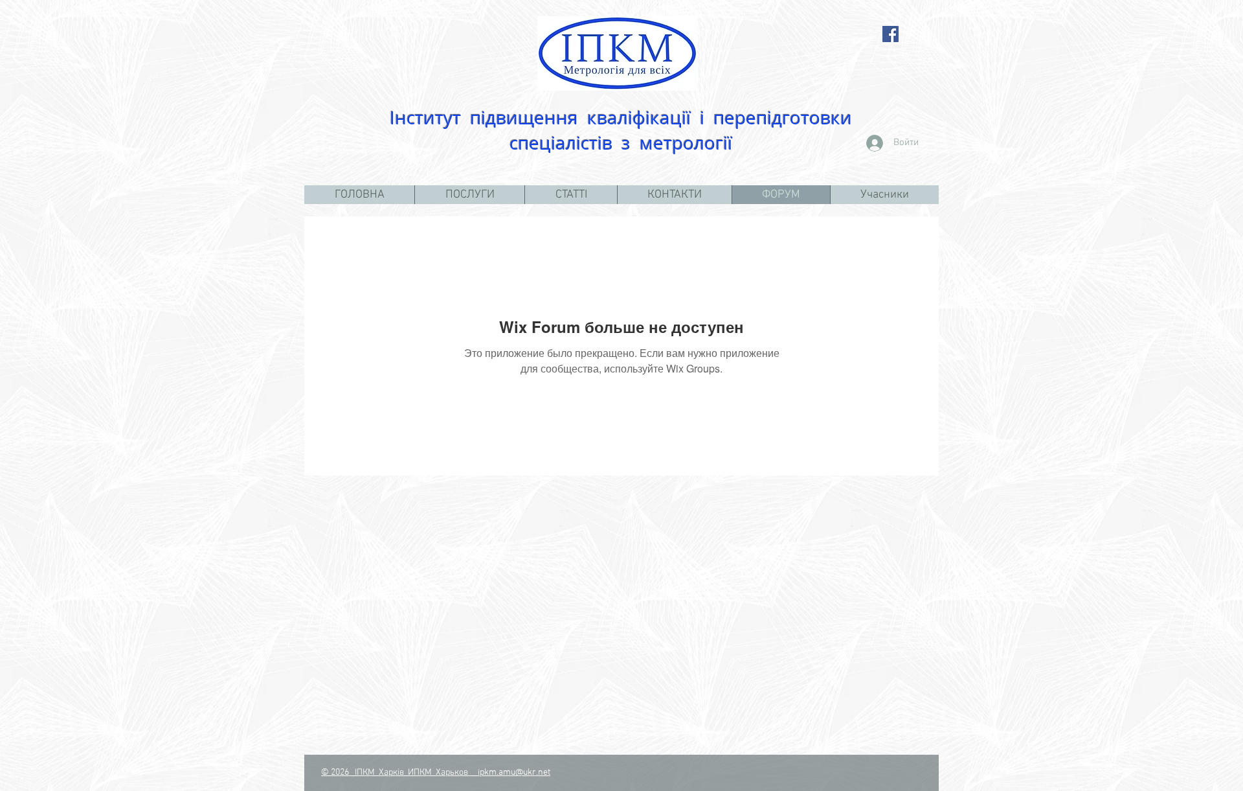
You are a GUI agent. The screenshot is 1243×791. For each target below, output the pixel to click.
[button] (469, 194)
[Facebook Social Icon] (890, 34)
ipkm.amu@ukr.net (514, 772)
